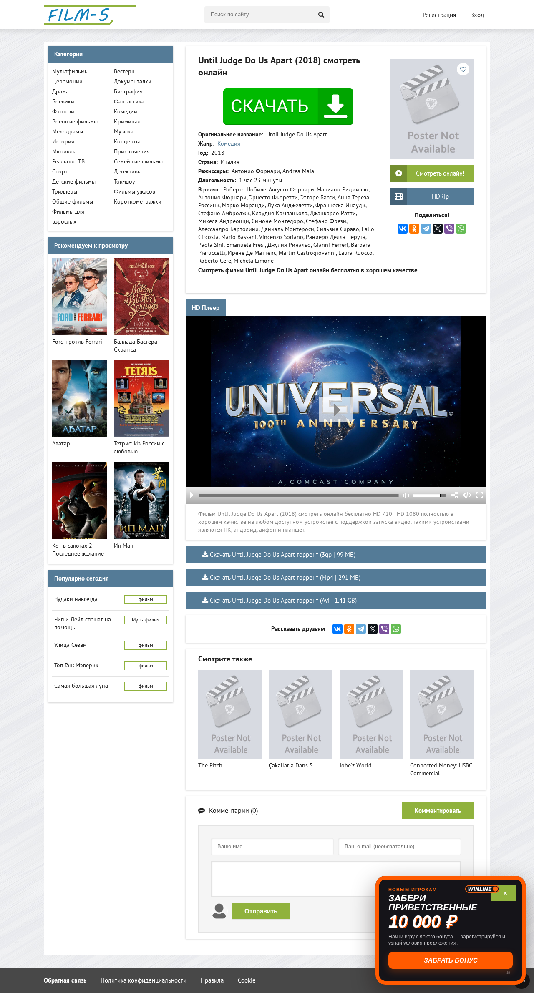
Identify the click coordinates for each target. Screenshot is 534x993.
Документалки (132, 81)
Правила (212, 980)
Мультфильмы (70, 71)
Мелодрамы (67, 131)
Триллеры (64, 191)
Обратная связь (65, 980)
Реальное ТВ (68, 161)
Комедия (228, 143)
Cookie (247, 980)
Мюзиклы (64, 151)
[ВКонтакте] (403, 229)
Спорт (60, 171)
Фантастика (129, 101)
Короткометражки (137, 201)
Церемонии (67, 81)
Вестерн (124, 71)
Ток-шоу (124, 181)
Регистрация (439, 15)
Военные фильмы (75, 121)
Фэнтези (63, 111)
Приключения (132, 151)
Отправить (260, 911)
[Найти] (321, 14)
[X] (438, 229)
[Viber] (449, 229)
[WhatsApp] (461, 229)
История (63, 141)
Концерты (127, 141)
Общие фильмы (72, 201)
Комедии (125, 111)
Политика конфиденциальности (143, 980)
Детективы (127, 171)
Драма (60, 91)
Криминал (127, 121)
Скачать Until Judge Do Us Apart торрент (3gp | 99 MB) (282, 554)
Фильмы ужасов (134, 191)
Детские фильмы (74, 181)
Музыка (124, 131)
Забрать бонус (451, 960)
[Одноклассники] (414, 229)
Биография (128, 91)
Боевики (63, 101)
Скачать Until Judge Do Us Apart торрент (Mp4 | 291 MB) (285, 577)
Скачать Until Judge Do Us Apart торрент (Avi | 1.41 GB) (283, 600)
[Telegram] (426, 229)
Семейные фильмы (138, 161)
